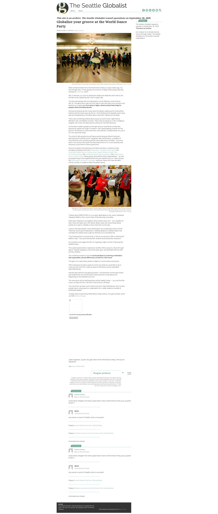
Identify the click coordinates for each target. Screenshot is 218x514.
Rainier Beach (80, 366)
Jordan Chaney (80, 395)
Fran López (122, 509)
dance (74, 366)
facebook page (80, 296)
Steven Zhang (127, 84)
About (73, 11)
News (81, 11)
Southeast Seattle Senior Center (80, 152)
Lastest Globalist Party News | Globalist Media (88, 425)
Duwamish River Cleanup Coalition (97, 154)
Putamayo (80, 92)
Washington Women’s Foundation (83, 160)
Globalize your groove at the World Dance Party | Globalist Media (94, 433)
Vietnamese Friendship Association (103, 150)
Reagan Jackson (78, 30)
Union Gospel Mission (100, 152)
